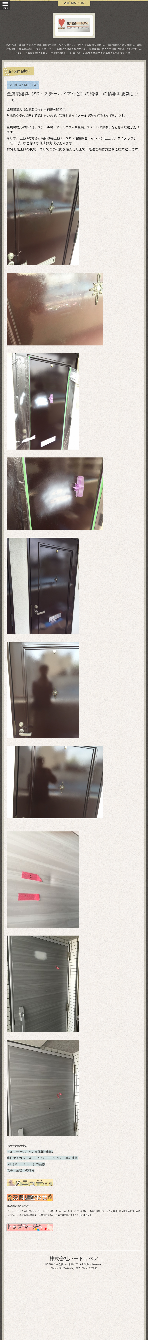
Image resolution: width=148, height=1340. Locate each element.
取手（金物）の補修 (20, 1170)
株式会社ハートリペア (74, 1258)
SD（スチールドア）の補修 (26, 1164)
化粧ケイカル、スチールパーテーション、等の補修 (42, 1158)
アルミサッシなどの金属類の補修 (30, 1151)
